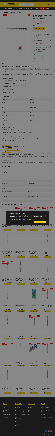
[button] (13, 222)
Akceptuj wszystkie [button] (40, 222)
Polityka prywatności (29, 219)
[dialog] (27, 218)
